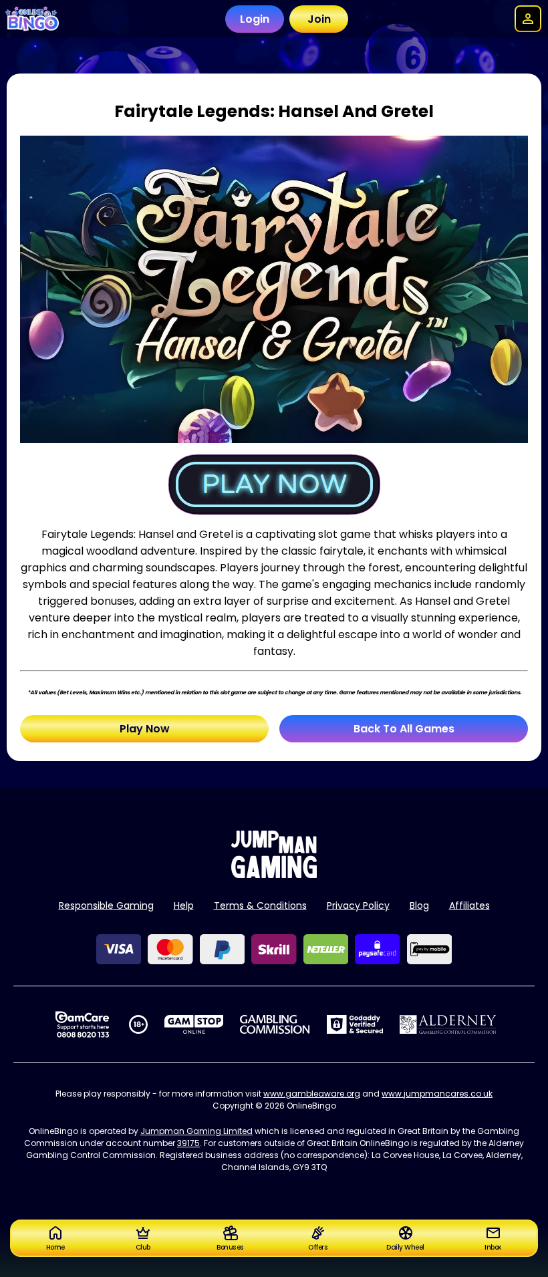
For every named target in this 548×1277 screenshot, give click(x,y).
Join (319, 19)
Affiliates (469, 905)
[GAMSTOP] (194, 1024)
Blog (419, 905)
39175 (188, 1143)
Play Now (145, 728)
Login (254, 19)
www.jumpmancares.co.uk (437, 1093)
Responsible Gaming (106, 905)
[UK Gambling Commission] (274, 1024)
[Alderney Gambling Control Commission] (448, 1024)
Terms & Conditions (260, 905)
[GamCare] (82, 1024)
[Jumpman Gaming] (274, 874)
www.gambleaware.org (311, 1093)
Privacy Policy (358, 905)
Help (184, 905)
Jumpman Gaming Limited (196, 1131)
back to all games (404, 728)
